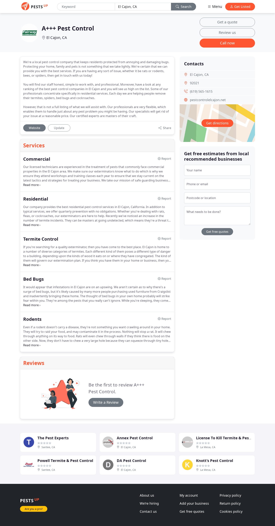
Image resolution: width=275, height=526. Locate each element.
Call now (227, 43)
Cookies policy (231, 511)
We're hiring (149, 503)
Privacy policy (230, 495)
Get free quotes (217, 232)
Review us (227, 32)
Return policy (230, 503)
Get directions (217, 123)
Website (34, 128)
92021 (194, 83)
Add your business (194, 503)
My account (189, 495)
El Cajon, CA (56, 37)
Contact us (148, 511)
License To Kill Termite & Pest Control (230, 437)
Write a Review (106, 402)
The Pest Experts (53, 437)
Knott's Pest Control (214, 460)
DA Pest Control (131, 460)
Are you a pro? (34, 509)
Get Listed (241, 6)
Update (59, 128)
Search (185, 6)
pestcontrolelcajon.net (208, 100)
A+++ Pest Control (68, 28)
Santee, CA (48, 447)
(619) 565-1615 (201, 91)
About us (147, 495)
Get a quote (227, 22)
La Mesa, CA (207, 447)
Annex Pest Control (135, 437)
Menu (216, 6)
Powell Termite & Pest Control (65, 460)
